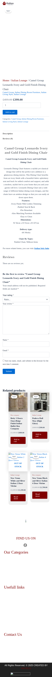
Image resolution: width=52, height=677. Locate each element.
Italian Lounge (19, 80)
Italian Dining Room (14, 566)
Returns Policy (12, 620)
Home (6, 80)
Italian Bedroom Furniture (17, 560)
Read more (16, 498)
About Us (10, 601)
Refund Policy (12, 626)
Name (6, 340)
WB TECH (26, 668)
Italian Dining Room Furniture (27, 92)
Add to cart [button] (16, 440)
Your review (8, 304)
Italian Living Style (10, 122)
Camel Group (8, 92)
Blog (8, 614)
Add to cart (10, 112)
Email (6, 350)
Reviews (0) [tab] (8, 139)
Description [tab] (8, 133)
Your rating (8, 295)
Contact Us (10, 607)
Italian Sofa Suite (41, 248)
